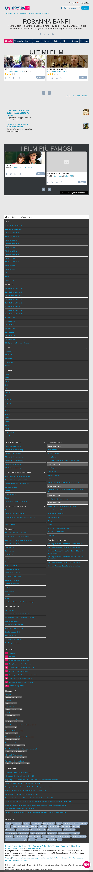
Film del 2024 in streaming (14, 453)
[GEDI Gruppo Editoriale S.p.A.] (77, 3)
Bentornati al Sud (11, 565)
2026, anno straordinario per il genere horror (20, 809)
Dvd (57, 846)
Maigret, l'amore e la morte (14, 625)
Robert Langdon (63, 833)
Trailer (21, 848)
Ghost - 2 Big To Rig (17, 686)
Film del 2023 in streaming (14, 457)
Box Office (76, 846)
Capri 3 (9, 165)
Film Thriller (9, 355)
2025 (16, 225)
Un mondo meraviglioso (56, 513)
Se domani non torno (12, 580)
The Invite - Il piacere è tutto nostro (16, 533)
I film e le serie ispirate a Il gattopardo (24, 826)
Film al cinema (10, 269)
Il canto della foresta (12, 584)
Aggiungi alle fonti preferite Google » (34, 13)
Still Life (8, 713)
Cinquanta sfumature (54, 830)
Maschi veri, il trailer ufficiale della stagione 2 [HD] (22, 794)
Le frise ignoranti (56, 69)
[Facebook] (40, 34)
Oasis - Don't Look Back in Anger (59, 528)
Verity (7, 598)
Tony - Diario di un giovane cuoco (16, 480)
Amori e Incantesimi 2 (55, 510)
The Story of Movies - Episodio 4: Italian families (64, 566)
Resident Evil (9, 547)
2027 (7, 225)
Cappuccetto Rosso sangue (14, 731)
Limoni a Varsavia (11, 487)
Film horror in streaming (13, 468)
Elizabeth (8, 701)
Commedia (9, 71)
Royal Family (10, 830)
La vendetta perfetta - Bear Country (17, 483)
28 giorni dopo (36, 823)
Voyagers (8, 695)
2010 (30, 167)
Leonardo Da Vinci (23, 830)
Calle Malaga (9, 551)
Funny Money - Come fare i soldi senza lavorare (21, 725)
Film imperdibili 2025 (12, 236)
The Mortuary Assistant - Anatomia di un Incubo (63, 482)
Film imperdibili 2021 (12, 251)
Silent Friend (52, 471)
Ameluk (8, 69)
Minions (8, 823)
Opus (7, 826)
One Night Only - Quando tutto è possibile (23, 675)
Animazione (9, 362)
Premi (27, 41)
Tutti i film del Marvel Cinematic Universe (56, 836)
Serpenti (50, 524)
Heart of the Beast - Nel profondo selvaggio (19, 602)
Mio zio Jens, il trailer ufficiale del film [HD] (19, 776)
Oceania (8, 510)
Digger (7, 594)
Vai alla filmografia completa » (77, 96)
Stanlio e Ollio (10, 707)
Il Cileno (8, 491)
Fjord (7, 562)
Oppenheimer (65, 826)
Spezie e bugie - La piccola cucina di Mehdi (62, 506)
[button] (87, 865)
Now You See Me (48, 823)
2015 (22, 71)
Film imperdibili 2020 (12, 255)
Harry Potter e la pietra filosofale (16, 501)
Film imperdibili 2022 (12, 247)
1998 (71, 176)
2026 (11, 225)
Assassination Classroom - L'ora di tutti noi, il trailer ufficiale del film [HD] (29, 798)
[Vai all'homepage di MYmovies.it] (17, 10)
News (37, 41)
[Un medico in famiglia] (66, 162)
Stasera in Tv (66, 846)
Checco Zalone (54, 826)
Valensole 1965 (10, 524)
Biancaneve (43, 826)
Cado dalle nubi (10, 743)
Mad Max (32, 840)
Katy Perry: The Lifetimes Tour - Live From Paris (64, 460)
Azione (7, 366)
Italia (17, 71)
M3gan (59, 823)
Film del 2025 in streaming (14, 450)
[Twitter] (44, 34)
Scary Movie (17, 823)
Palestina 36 (9, 554)
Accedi (85, 8)
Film (29, 846)
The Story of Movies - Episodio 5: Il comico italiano (64, 562)
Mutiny (50, 521)
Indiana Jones (40, 833)
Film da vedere (10, 265)
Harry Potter (75, 833)
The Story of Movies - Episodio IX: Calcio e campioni (65, 544)
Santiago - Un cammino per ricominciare (18, 540)
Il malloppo (51, 468)
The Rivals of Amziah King (14, 628)
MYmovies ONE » (11, 13)
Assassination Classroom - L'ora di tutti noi (19, 617)
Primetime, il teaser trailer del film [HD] (18, 772)
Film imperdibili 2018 (12, 262)
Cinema (75, 41)
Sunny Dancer (52, 457)
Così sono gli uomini (12, 621)
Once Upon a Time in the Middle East (17, 614)
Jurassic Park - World (38, 830)
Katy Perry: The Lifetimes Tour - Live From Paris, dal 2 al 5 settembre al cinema (31, 780)
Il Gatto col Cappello (12, 569)
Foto (56, 41)
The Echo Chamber (54, 517)
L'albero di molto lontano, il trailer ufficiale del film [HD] (23, 783)
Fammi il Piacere (53, 475)
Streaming (84, 41)
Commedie (8, 351)
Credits (8, 858)
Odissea (12, 657)
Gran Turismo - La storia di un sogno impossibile (21, 749)
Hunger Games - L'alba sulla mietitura (18, 536)
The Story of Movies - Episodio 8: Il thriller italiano (64, 547)
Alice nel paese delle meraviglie (16, 840)
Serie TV (51, 846)
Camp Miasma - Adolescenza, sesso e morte (20, 517)
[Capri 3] (25, 158)
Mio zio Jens (9, 610)
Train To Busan (53, 450)
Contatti (15, 858)
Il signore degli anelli (79, 836)
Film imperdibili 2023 (12, 244)
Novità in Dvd (9, 280)
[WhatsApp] (52, 34)
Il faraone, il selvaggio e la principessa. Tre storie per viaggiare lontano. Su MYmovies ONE (35, 812)
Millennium (9, 836)
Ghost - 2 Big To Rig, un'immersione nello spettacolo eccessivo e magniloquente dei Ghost (35, 805)
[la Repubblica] (85, 3)
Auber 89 (51, 535)
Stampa (46, 41)
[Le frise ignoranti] (67, 61)
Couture (8, 498)
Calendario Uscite (39, 846)
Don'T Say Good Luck (12, 643)
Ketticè (50, 479)
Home (7, 846)
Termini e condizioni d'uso (49, 858)
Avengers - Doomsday (12, 544)
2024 (21, 225)
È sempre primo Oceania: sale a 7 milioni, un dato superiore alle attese (29, 787)
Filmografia (18, 41)
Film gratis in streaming (13, 446)
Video (65, 41)
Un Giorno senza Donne (13, 639)
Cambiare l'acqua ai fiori (13, 573)
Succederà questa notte (13, 576)
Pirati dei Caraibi (69, 830)
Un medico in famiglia (58, 173)
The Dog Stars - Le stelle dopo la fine (17, 476)
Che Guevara (41, 840)
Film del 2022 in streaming (14, 460)
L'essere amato (10, 591)
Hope (7, 558)
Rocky (59, 840)
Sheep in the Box (11, 494)
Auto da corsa (23, 833)
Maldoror (8, 521)
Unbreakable (52, 833)
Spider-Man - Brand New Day (19, 660)
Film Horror (9, 358)
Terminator (51, 840)
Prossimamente (11, 848)
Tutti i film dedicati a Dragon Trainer (75, 823)
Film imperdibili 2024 (12, 240)
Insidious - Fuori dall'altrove (14, 513)
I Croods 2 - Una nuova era (14, 755)
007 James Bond (11, 833)
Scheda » (40, 77)
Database (22, 846)
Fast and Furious (35, 836)
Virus (32, 833)
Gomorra (26, 823)
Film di (7, 273)
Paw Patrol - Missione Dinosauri (58, 499)
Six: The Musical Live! (12, 632)
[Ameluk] (24, 61)
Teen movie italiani (21, 836)
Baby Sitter (76, 826)
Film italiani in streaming (13, 464)
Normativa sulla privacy (29, 858)
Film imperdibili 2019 (12, 258)
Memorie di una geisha (13, 719)
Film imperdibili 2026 (12, 233)
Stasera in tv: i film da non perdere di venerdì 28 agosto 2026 (25, 790)
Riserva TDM (66, 858)
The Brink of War (10, 635)
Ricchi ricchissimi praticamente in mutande (19, 737)
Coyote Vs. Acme (53, 453)
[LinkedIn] (48, 34)
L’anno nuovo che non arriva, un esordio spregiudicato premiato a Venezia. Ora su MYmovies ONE (38, 801)
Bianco (7, 587)
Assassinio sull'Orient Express (15, 761)
